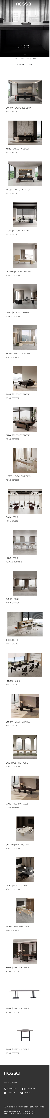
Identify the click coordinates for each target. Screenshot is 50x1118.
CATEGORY (24, 64)
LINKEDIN (11, 1093)
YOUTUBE (27, 1093)
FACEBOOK (30, 1089)
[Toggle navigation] (43, 4)
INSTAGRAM (12, 1089)
